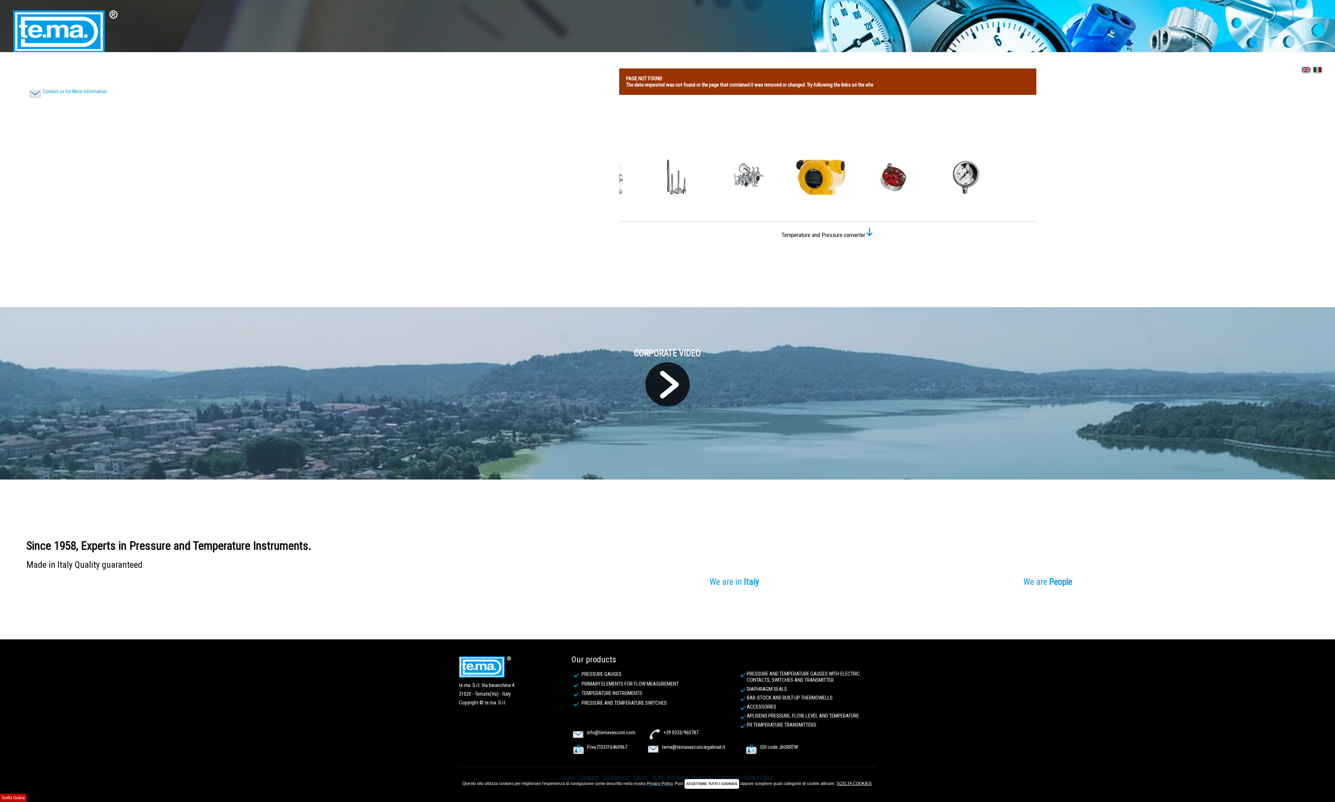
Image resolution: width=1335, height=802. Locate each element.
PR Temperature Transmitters (781, 725)
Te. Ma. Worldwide (142, 69)
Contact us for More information (75, 91)
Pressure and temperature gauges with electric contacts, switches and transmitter (803, 677)
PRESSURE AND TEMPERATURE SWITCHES (624, 703)
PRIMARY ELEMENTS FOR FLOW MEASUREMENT (630, 684)
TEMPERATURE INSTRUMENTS (612, 693)
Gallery (106, 69)
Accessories (761, 707)
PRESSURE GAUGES (602, 674)
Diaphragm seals (767, 689)
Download (179, 69)
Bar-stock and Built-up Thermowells (790, 698)
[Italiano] (1316, 74)
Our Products (75, 69)
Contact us (209, 69)
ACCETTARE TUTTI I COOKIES (711, 784)
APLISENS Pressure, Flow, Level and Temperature (803, 716)
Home (22, 69)
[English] (1304, 74)
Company (44, 69)
